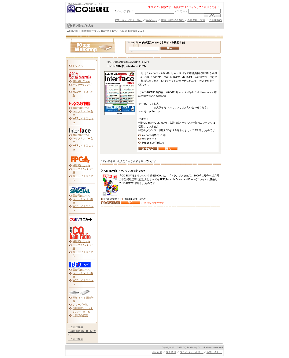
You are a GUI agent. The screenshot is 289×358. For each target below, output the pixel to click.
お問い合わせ (214, 352)
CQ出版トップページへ (128, 20)
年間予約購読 (80, 315)
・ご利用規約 (75, 339)
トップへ (78, 65)
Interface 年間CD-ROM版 (95, 30)
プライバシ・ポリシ (191, 352)
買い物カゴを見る (83, 25)
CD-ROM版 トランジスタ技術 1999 (124, 170)
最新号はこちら (81, 81)
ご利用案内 (215, 20)
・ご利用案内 (75, 327)
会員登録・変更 (196, 20)
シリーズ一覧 (80, 304)
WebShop (151, 20)
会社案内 (157, 352)
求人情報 (171, 352)
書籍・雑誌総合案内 (172, 20)
